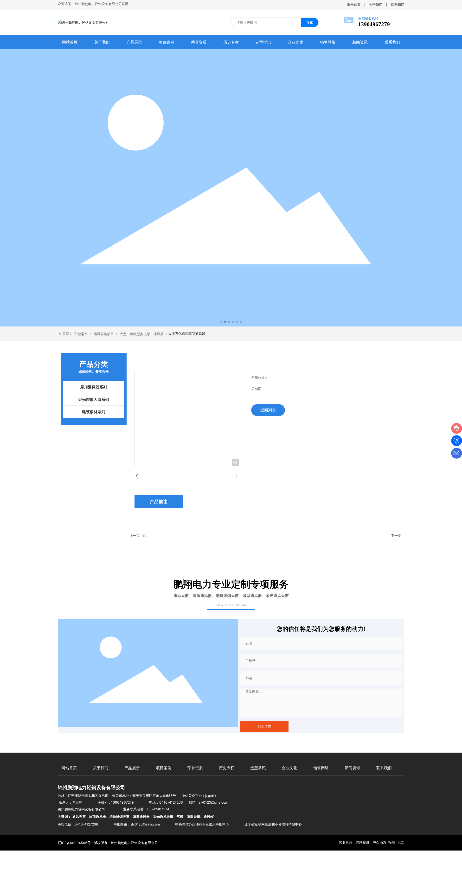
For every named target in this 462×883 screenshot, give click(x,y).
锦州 (391, 842)
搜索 (309, 22)
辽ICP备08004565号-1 (76, 843)
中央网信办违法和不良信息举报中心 (202, 824)
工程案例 (81, 334)
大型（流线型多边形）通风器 (142, 334)
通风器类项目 (104, 334)
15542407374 (158, 809)
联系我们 (397, 4)
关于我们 (375, 4)
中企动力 (379, 842)
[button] (221, 322)
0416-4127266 (171, 802)
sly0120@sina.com (213, 802)
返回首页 (353, 4)
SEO (400, 842)
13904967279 (374, 24)
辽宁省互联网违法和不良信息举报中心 (273, 824)
